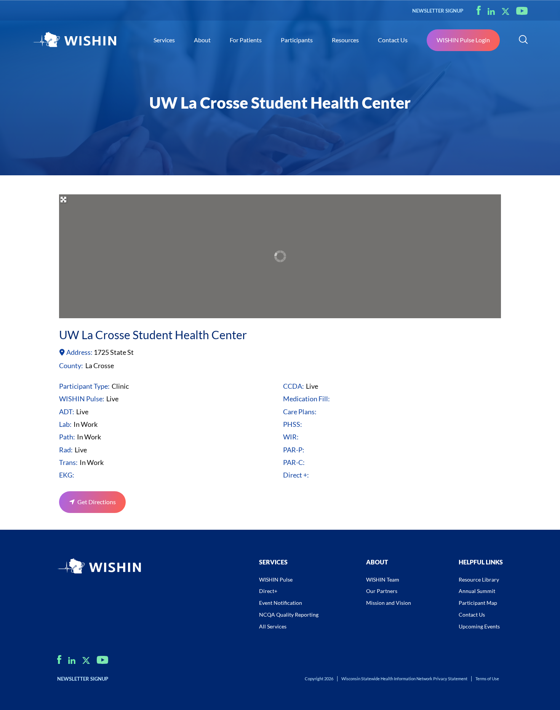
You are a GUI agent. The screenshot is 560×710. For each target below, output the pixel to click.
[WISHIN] (74, 40)
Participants (297, 39)
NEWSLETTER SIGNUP (437, 11)
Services (164, 39)
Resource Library (479, 579)
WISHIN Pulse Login (463, 39)
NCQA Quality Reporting (288, 614)
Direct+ (268, 591)
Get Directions (96, 501)
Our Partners (381, 591)
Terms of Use (487, 678)
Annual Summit (477, 591)
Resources (345, 39)
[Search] (523, 40)
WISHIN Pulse (276, 579)
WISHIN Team (382, 579)
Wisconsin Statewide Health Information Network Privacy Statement (404, 678)
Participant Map (478, 602)
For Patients (246, 39)
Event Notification (280, 602)
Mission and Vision (388, 602)
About (202, 39)
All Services (272, 626)
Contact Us (393, 39)
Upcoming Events (479, 626)
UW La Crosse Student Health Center (153, 334)
